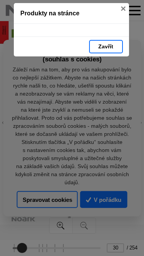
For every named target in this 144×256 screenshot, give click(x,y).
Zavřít (105, 46)
